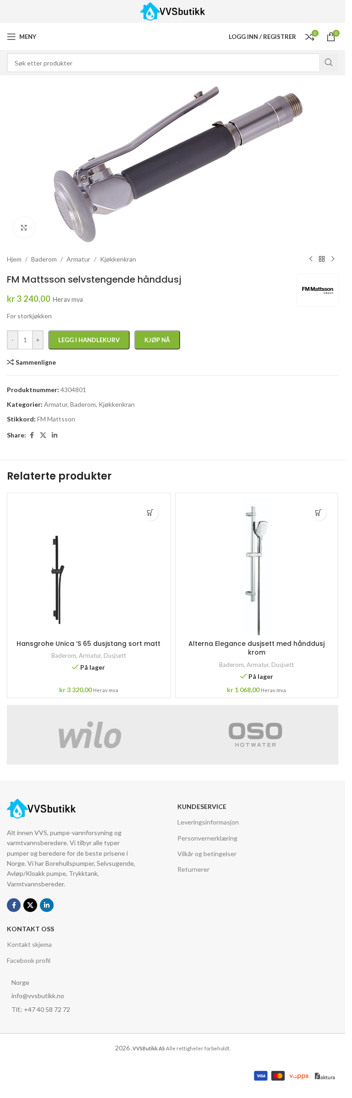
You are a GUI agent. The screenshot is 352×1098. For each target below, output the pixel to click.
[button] (151, 513)
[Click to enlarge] (24, 227)
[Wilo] (90, 735)
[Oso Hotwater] (256, 735)
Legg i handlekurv (89, 340)
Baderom (63, 655)
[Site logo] (172, 11)
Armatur (90, 655)
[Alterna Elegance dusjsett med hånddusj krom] (257, 566)
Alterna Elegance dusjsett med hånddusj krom (256, 648)
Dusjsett (115, 655)
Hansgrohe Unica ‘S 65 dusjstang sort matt (88, 643)
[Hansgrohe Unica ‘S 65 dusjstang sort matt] (88, 566)
